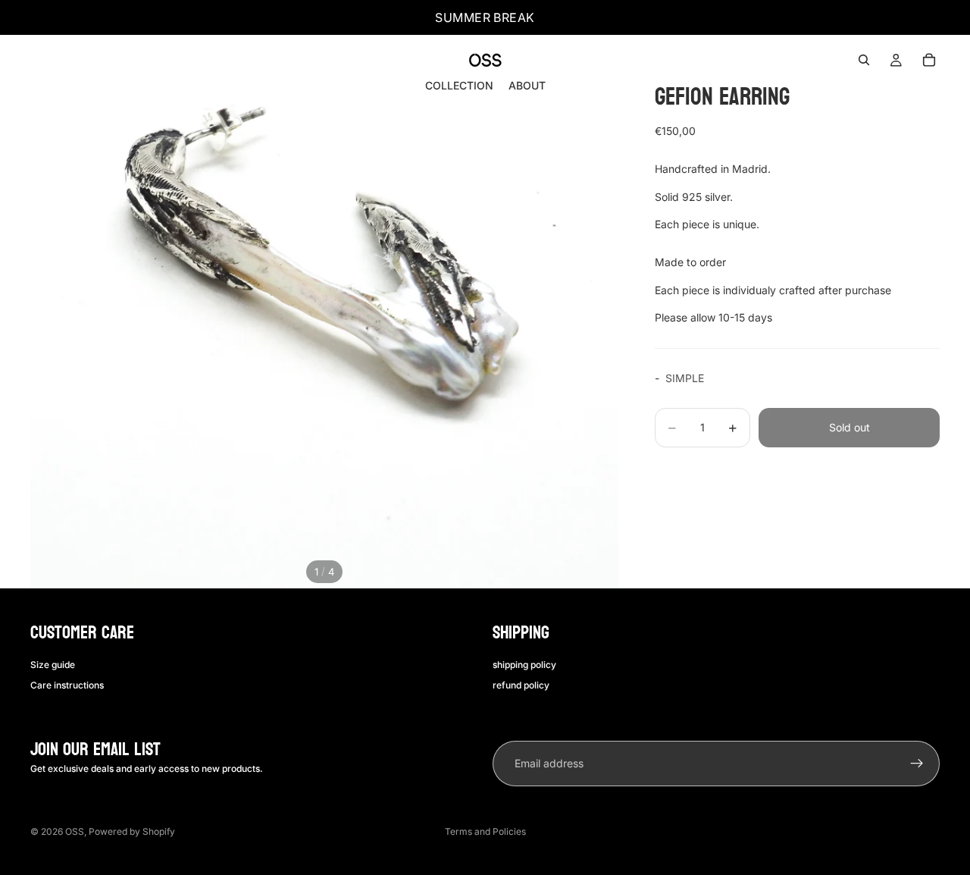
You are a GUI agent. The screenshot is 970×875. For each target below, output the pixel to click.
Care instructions (67, 685)
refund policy (521, 685)
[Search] (864, 60)
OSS (74, 831)
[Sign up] (917, 763)
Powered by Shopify (132, 831)
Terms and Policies (485, 831)
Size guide (52, 664)
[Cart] (929, 60)
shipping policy (524, 664)
